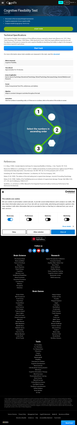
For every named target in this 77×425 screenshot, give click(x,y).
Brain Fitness (20, 269)
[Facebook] (30, 250)
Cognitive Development (38, 363)
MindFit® (38, 355)
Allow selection (39, 232)
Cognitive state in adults (55, 273)
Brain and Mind (19, 261)
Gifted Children (38, 388)
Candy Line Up (56, 296)
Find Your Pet (20, 332)
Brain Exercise (38, 365)
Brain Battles (38, 390)
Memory (19, 283)
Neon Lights (20, 313)
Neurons (19, 265)
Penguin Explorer (56, 300)
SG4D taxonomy (55, 277)
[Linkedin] (47, 250)
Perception (19, 285)
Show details (66, 226)
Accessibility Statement (46, 418)
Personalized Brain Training (38, 376)
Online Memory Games (38, 382)
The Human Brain (19, 258)
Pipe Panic (20, 300)
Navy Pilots (55, 265)
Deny (14, 232)
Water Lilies (56, 332)
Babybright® (38, 357)
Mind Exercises (38, 374)
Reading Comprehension (38, 386)
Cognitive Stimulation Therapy (38, 372)
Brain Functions (19, 277)
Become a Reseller (21, 418)
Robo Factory (20, 307)
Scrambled (20, 330)
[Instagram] (43, 250)
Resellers (38, 359)
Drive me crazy (19, 315)
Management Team (33, 414)
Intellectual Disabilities (19, 275)
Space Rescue (20, 321)
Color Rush (20, 336)
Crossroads (56, 309)
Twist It (56, 330)
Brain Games (38, 378)
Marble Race (20, 325)
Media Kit (54, 414)
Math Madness (19, 323)
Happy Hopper (56, 294)
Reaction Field (56, 334)
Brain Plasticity (19, 267)
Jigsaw (56, 315)
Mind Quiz (38, 369)
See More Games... (56, 338)
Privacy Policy (22, 414)
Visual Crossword (20, 317)
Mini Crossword (20, 296)
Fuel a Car (56, 317)
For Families (38, 345)
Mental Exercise (38, 380)
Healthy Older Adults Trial (55, 263)
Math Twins (56, 319)
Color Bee (56, 305)
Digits (56, 303)
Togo (6, 422)
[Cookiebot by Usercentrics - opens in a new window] (66, 192)
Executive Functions (20, 279)
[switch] (29, 219)
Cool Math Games (38, 384)
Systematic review (55, 275)
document (56, 54)
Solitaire (19, 305)
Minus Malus (56, 321)
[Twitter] (34, 250)
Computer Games (55, 261)
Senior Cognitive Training (55, 271)
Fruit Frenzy (19, 298)
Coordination (20, 281)
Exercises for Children (38, 361)
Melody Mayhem (20, 334)
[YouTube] (38, 250)
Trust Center (57, 418)
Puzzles (56, 298)
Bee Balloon (56, 307)
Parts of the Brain (19, 263)
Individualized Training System (38, 367)
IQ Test (38, 392)
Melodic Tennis (19, 327)
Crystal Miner (20, 303)
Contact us (31, 418)
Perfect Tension (56, 325)
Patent (38, 353)
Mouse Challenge (56, 323)
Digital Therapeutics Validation (55, 258)
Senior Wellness (55, 267)
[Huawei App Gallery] (39, 239)
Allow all (63, 232)
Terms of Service (12, 414)
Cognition (20, 271)
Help (36, 418)
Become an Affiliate (64, 414)
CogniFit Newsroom (45, 414)
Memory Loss (20, 273)
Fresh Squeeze (56, 313)
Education (38, 351)
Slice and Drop (56, 327)
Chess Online (20, 294)
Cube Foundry (56, 311)
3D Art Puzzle (20, 338)
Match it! (20, 319)
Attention (20, 287)
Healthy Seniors (55, 269)
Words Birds (56, 336)
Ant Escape (19, 309)
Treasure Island (20, 311)
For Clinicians (38, 347)
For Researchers (38, 349)
